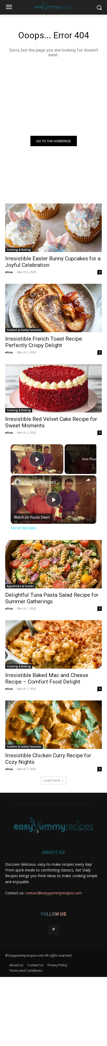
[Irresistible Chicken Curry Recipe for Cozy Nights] (53, 724)
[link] (18, 482)
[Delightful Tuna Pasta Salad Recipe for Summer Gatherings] (53, 564)
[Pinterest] (53, 930)
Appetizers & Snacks (20, 586)
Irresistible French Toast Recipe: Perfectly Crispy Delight (44, 342)
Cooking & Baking (19, 249)
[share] (88, 480)
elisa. (9, 272)
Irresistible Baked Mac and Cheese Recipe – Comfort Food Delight (46, 678)
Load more (52, 780)
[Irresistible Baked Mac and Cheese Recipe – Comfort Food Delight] (53, 644)
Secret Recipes (40, 482)
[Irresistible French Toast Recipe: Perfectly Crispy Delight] (53, 308)
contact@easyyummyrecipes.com (53, 892)
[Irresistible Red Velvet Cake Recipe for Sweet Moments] (53, 388)
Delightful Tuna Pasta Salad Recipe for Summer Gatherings (51, 598)
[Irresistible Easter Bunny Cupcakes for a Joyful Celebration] (53, 228)
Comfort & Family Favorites (24, 330)
